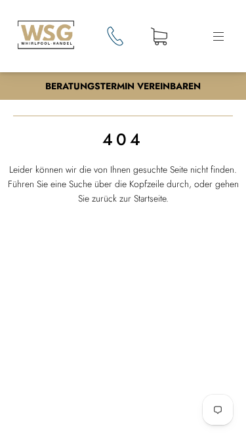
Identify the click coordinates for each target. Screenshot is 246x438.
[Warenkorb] (159, 37)
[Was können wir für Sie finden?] (123, 269)
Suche (203, 269)
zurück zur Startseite (129, 198)
